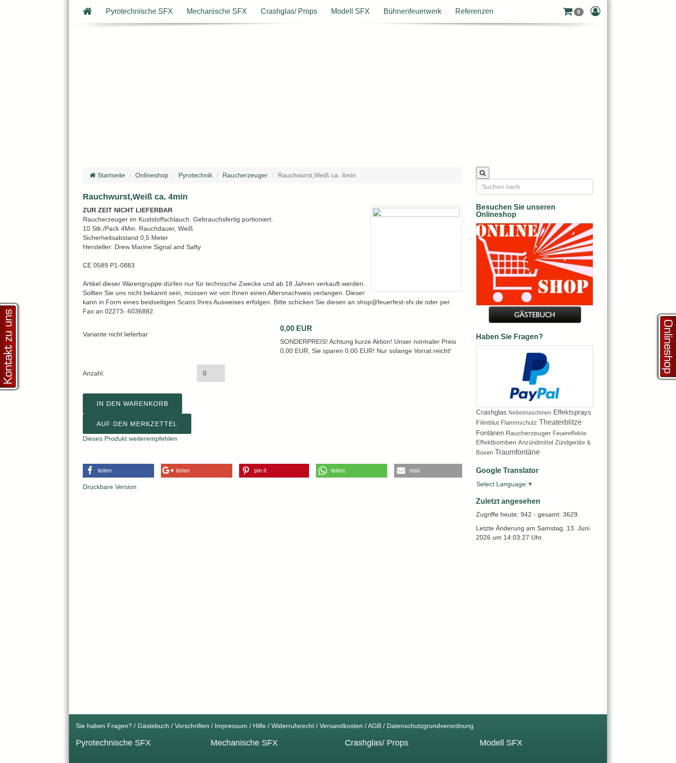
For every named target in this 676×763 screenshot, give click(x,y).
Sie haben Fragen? (104, 725)
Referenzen (474, 11)
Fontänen (490, 433)
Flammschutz (519, 422)
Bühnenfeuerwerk (412, 11)
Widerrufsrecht (292, 725)
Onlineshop (151, 175)
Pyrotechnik (195, 175)
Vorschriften (192, 725)
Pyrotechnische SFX (139, 11)
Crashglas (491, 412)
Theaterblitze (560, 422)
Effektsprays (572, 412)
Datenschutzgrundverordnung (430, 725)
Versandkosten (341, 725)
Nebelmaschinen (530, 413)
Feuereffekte (569, 433)
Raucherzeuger (245, 175)
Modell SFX (350, 11)
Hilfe (259, 725)
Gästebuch (153, 725)
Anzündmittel (535, 442)
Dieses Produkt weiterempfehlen (130, 438)
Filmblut (487, 422)
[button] (573, 11)
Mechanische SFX (217, 11)
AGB (374, 725)
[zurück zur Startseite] (87, 11)
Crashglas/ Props (289, 11)
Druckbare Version (110, 486)
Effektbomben (496, 442)
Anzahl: (93, 373)
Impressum (231, 725)
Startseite (110, 175)
